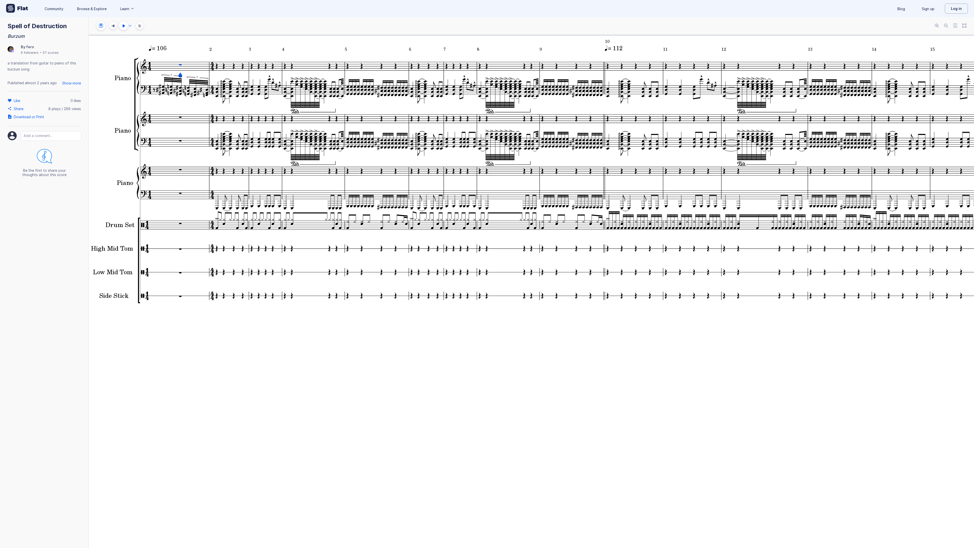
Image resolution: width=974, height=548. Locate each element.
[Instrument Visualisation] (140, 26)
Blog (901, 9)
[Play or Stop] (123, 25)
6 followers (30, 52)
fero (30, 47)
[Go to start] (113, 26)
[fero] (11, 49)
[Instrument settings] (101, 25)
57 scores (51, 52)
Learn (124, 9)
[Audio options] (130, 25)
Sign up (928, 9)
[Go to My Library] (17, 8)
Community (54, 9)
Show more (71, 83)
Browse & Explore (92, 9)
